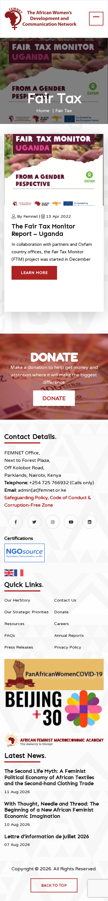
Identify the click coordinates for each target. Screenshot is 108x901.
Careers (61, 623)
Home (43, 111)
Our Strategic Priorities (26, 612)
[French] (19, 572)
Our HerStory (17, 600)
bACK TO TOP (54, 885)
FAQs (9, 635)
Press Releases (18, 647)
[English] (9, 572)
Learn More (34, 272)
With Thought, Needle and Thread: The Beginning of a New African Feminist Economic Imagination (51, 810)
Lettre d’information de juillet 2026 (46, 836)
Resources (14, 623)
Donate (54, 398)
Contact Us (65, 600)
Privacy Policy (67, 647)
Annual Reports (69, 635)
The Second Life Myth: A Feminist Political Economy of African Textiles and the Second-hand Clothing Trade (49, 777)
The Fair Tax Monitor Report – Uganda (43, 230)
